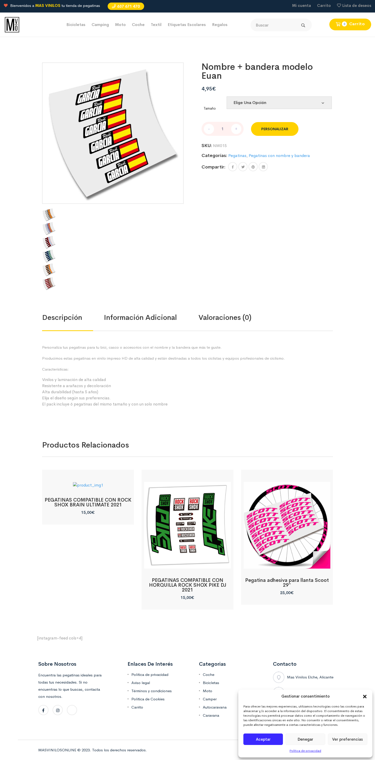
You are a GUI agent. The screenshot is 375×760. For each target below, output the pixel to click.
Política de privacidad (305, 751)
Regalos (220, 24)
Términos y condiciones (151, 690)
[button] (364, 696)
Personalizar (274, 129)
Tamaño (210, 108)
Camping (100, 24)
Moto (120, 24)
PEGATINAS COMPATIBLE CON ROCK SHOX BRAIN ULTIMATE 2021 (88, 502)
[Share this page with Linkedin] (263, 166)
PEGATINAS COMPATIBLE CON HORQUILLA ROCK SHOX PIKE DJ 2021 (187, 585)
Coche (138, 24)
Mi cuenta (301, 5)
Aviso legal (140, 682)
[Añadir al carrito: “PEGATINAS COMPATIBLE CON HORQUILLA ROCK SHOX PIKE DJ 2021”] (187, 563)
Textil (156, 24)
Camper (210, 699)
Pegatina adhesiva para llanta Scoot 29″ (287, 582)
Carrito (324, 5)
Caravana (211, 715)
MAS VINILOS (47, 5)
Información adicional (140, 317)
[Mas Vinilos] (12, 24)
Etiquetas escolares (187, 24)
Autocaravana (215, 707)
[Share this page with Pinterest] (253, 166)
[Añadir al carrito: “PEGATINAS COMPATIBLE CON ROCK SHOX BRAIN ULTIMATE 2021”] (88, 482)
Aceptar (263, 739)
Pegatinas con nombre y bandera (279, 155)
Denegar (305, 739)
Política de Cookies (148, 699)
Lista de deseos (356, 5)
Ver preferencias (347, 739)
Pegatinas (237, 155)
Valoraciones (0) (225, 317)
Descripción (62, 317)
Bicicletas (75, 24)
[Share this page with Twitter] (242, 166)
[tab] (73, 317)
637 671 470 (128, 6)
